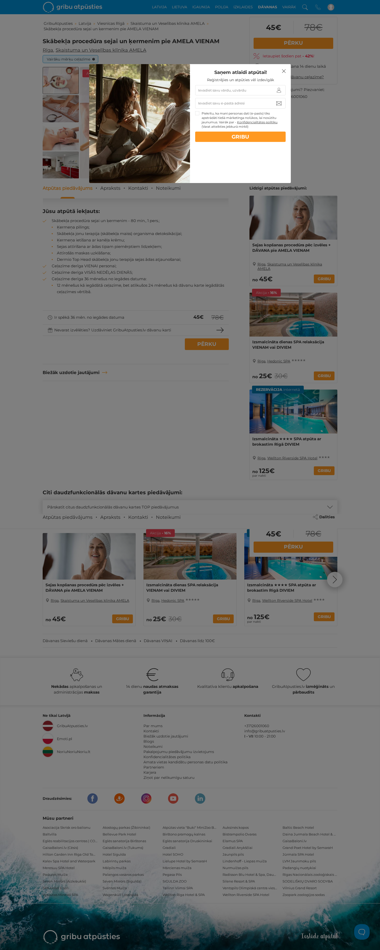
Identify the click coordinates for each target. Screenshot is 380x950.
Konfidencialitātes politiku (257, 122)
